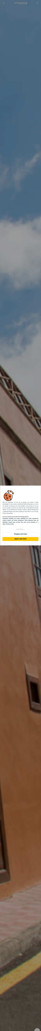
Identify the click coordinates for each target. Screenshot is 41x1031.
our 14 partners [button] (22, 502)
